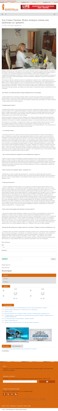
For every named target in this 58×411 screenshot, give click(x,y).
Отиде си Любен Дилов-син (11, 320)
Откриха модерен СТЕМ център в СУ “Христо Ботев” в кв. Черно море (21, 309)
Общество (5, 275)
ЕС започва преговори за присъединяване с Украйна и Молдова (19, 318)
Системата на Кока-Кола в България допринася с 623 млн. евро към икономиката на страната (26, 307)
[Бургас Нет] (17, 335)
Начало (3, 406)
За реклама (19, 406)
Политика (5, 278)
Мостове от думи (8, 311)
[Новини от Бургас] (10, 7)
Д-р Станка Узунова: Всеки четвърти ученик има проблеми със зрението (19, 348)
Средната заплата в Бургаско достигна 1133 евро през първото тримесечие (22, 322)
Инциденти (5, 282)
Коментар (4, 250)
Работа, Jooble (27, 406)
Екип (8, 406)
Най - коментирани (16, 346)
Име (3, 245)
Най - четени (5, 346)
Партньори (13, 406)
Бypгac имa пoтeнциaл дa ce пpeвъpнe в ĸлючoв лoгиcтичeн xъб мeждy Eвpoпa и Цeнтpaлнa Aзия (27, 313)
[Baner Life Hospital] (38, 7)
